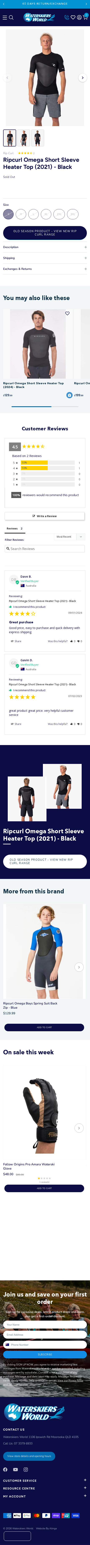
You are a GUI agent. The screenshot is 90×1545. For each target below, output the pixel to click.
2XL (59, 214)
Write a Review (47, 516)
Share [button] (17, 641)
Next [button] (82, 78)
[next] (79, 968)
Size (6, 205)
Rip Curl (8, 153)
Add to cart (44, 1027)
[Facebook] (5, 1469)
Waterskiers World (22, 1528)
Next (86, 4)
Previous (3, 4)
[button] (72, 641)
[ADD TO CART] (69, 395)
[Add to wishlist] (67, 313)
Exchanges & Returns (17, 269)
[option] (45, 77)
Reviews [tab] (12, 528)
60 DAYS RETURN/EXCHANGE (45, 3)
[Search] (11, 18)
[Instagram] (26, 1469)
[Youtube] (15, 1469)
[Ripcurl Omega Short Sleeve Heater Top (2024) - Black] (38, 344)
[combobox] (7, 1344)
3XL (73, 214)
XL (46, 214)
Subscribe (45, 1354)
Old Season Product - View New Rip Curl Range (45, 233)
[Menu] (4, 16)
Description (10, 247)
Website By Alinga (46, 1528)
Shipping (9, 258)
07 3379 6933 (23, 1443)
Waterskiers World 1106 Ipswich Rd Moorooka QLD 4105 (40, 1437)
